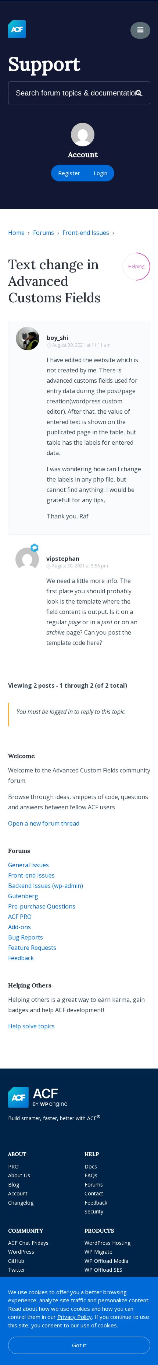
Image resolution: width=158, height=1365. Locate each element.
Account (18, 1193)
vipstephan (62, 559)
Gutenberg (23, 896)
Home (16, 233)
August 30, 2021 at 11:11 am (81, 345)
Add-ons (19, 927)
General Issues (28, 865)
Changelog (20, 1202)
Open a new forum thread (43, 823)
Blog (13, 1184)
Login (100, 173)
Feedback (21, 958)
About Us (19, 1175)
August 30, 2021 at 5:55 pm (80, 566)
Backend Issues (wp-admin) (45, 886)
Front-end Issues (85, 233)
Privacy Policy (74, 1316)
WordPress (21, 1251)
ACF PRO (20, 917)
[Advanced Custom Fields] (17, 29)
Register (69, 173)
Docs (91, 1166)
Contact (94, 1193)
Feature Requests (32, 948)
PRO (13, 1166)
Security (94, 1211)
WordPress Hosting (107, 1242)
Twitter (16, 1269)
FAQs (91, 1175)
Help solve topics (31, 1026)
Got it (79, 1345)
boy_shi (57, 338)
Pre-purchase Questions (41, 906)
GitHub (16, 1260)
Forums (43, 233)
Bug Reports (25, 937)
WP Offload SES (103, 1269)
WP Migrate (98, 1251)
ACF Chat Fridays (28, 1242)
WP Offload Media (106, 1260)
